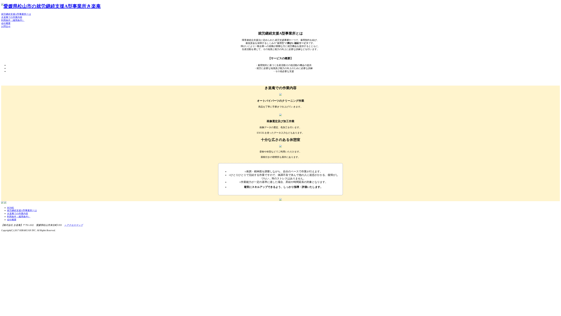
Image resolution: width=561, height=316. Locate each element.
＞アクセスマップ (73, 225)
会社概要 (6, 23)
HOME (10, 207)
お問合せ (6, 26)
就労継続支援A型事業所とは (16, 14)
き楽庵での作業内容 (11, 17)
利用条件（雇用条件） (13, 20)
